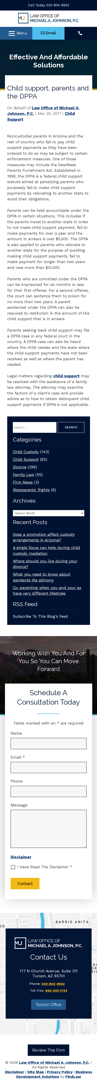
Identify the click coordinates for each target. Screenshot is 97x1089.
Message (19, 805)
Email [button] (51, 33)
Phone (17, 781)
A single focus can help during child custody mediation (46, 550)
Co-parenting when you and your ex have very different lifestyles (47, 590)
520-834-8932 (57, 5)
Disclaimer (21, 857)
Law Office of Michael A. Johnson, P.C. (54, 1062)
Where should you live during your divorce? (45, 564)
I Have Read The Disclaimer (44, 867)
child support (66, 376)
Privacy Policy (60, 1072)
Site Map (35, 1072)
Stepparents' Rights (31, 490)
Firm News (23, 482)
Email (18, 757)
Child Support (26, 459)
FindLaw (73, 1076)
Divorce (19, 467)
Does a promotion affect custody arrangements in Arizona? (44, 537)
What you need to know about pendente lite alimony (41, 577)
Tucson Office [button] (48, 1004)
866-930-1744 (56, 990)
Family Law (23, 474)
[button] (17, 33)
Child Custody (26, 452)
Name (16, 733)
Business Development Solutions (54, 1074)
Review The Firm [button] (48, 1050)
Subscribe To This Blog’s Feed (40, 616)
